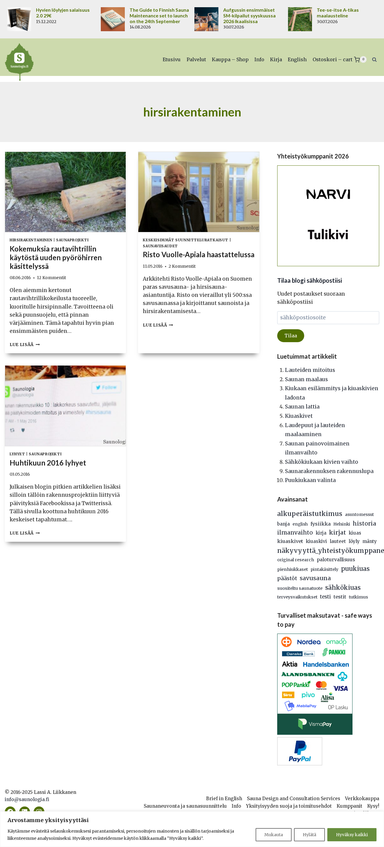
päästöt (287, 578)
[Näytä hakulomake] (374, 59)
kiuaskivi (316, 541)
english (300, 524)
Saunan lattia (302, 406)
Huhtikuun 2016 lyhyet (48, 462)
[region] (192, 829)
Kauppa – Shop (230, 59)
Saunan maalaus (306, 379)
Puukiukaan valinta (310, 480)
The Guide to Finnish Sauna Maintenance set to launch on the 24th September (159, 15)
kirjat (337, 532)
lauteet (338, 541)
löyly (354, 541)
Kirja (276, 59)
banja (283, 524)
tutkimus (358, 597)
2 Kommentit (182, 266)
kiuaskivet (290, 541)
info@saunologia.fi (27, 799)
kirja (321, 533)
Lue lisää (25, 344)
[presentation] (65, 192)
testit (340, 597)
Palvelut (196, 59)
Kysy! (373, 806)
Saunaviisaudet (160, 246)
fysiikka (320, 524)
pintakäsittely (324, 569)
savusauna (315, 578)
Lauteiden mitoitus (310, 370)
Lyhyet (17, 454)
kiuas (355, 533)
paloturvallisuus (336, 559)
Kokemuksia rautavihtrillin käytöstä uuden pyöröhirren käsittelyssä (56, 257)
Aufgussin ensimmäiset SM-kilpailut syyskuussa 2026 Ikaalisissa (249, 15)
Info (259, 59)
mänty (369, 541)
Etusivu (172, 59)
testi (325, 597)
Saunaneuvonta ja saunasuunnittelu (185, 806)
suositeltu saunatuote (299, 588)
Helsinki (341, 524)
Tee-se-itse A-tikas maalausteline (338, 12)
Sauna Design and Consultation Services (293, 798)
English (297, 59)
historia (364, 523)
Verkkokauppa (362, 798)
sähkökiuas (343, 588)
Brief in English (224, 798)
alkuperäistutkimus (309, 514)
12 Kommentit (51, 277)
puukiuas (355, 569)
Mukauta (273, 834)
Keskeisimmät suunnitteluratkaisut (185, 240)
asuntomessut (359, 514)
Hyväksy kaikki (352, 834)
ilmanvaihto (295, 532)
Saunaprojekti (72, 240)
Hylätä (309, 834)
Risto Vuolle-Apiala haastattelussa (198, 254)
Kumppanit (349, 806)
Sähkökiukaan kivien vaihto (321, 462)
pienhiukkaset (292, 569)
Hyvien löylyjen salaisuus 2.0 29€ (63, 12)
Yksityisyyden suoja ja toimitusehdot (289, 806)
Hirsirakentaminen (31, 240)
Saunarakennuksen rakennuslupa (329, 471)
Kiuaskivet (299, 416)
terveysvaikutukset (297, 597)
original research (295, 559)
